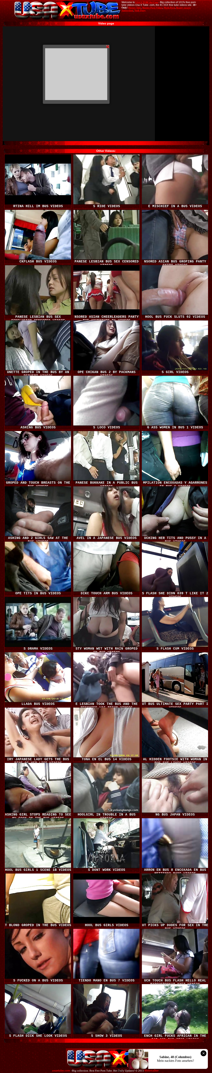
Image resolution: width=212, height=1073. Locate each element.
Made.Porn (169, 7)
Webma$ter (152, 1070)
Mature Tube (134, 7)
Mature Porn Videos (152, 7)
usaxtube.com (61, 1070)
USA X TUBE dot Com (146, 2)
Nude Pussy (140, 10)
